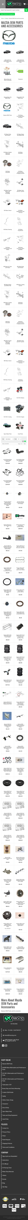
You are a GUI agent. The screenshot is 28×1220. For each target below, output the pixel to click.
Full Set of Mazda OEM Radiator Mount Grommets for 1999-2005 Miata (7, 503)
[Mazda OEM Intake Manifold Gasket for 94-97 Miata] (20, 871)
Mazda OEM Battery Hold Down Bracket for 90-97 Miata (8, 748)
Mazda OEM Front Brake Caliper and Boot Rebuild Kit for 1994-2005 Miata (8, 770)
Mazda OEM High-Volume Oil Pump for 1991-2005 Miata (8, 881)
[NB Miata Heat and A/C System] (20, 332)
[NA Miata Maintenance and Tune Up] (20, 202)
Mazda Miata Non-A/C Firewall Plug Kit (8, 525)
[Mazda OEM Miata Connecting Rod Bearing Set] (20, 960)
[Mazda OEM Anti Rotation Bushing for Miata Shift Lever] (7, 716)
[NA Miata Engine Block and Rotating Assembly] (7, 182)
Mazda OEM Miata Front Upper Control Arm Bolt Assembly (20, 990)
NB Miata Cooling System (20, 285)
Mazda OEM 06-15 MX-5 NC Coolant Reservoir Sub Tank (20, 546)
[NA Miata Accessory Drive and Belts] (20, 107)
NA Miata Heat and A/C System (20, 191)
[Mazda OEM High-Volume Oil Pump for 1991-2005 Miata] (7, 871)
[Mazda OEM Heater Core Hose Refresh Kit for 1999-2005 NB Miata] (20, 849)
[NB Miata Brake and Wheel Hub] (7, 276)
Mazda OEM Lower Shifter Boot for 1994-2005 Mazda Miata (8, 925)
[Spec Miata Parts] (7, 426)
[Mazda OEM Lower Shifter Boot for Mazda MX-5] (20, 915)
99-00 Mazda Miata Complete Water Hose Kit (20, 481)
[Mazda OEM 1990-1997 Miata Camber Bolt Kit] (20, 582)
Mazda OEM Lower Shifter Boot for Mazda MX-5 (20, 924)
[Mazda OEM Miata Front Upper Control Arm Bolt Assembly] (20, 981)
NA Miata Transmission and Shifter (8, 248)
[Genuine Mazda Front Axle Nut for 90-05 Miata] (20, 493)
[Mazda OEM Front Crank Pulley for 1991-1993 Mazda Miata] (7, 783)
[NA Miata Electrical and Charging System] (20, 163)
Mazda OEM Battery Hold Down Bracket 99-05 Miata (20, 726)
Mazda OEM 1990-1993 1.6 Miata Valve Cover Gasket (20, 568)
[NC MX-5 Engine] (20, 409)
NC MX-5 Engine (20, 416)
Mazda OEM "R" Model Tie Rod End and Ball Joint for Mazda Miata (8, 547)
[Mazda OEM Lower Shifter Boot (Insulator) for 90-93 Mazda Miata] (20, 893)
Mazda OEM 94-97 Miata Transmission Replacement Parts (8, 703)
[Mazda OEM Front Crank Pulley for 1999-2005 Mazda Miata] (20, 783)
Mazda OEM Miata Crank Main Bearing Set (8, 990)
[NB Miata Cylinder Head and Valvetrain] (7, 294)
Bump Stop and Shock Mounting (7, 80)
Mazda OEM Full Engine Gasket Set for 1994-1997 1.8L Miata (20, 815)
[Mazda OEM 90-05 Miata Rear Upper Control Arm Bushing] (20, 672)
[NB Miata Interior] (7, 352)
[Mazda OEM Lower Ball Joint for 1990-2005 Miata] (7, 893)
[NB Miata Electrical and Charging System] (20, 313)
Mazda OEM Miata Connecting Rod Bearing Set (20, 969)
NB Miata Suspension (20, 380)
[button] (14, 10)
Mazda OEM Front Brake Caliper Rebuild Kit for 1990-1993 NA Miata (20, 770)
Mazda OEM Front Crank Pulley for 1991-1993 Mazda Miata (8, 793)
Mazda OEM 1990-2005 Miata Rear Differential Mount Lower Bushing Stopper (8, 614)
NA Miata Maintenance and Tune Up (20, 211)
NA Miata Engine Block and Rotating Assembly (7, 192)
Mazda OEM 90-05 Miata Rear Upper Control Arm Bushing (20, 681)
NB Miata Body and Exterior (20, 267)
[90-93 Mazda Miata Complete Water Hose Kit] (7, 451)
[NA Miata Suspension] (20, 221)
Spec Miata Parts (8, 434)
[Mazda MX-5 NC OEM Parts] (20, 89)
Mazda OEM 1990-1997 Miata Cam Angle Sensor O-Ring (8, 591)
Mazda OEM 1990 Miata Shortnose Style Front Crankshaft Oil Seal (8, 569)
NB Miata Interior (7, 360)
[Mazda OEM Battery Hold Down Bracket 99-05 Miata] (20, 716)
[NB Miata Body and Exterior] (20, 258)
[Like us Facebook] (3, 1046)
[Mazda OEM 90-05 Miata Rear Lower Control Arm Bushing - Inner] (20, 627)
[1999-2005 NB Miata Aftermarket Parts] (20, 52)
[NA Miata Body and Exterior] (7, 126)
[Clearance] (20, 71)
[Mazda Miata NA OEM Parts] (7, 89)
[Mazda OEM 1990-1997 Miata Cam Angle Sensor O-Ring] (7, 582)
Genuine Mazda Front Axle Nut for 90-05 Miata (20, 502)
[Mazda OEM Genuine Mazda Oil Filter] (7, 849)
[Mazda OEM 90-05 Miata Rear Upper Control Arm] (7, 672)
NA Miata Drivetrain (20, 153)
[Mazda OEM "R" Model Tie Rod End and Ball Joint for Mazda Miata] (7, 538)
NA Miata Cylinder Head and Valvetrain (8, 153)
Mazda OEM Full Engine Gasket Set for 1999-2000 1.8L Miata (8, 837)
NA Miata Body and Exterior (7, 135)
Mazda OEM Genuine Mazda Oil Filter (8, 858)
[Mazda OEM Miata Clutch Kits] (7, 960)
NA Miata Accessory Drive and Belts (20, 116)
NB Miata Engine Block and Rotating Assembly (7, 342)
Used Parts (20, 434)
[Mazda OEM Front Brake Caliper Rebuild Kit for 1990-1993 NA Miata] (20, 760)
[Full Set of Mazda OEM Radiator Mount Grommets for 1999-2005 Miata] (7, 493)
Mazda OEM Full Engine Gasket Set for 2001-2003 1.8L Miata (20, 837)
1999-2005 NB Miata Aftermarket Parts (20, 61)
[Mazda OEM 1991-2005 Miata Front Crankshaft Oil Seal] (20, 604)
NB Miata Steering (8, 379)
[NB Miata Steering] (7, 371)
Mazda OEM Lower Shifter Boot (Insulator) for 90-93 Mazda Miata (20, 903)
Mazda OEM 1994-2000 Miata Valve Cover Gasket (8, 636)
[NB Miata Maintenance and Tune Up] (20, 352)
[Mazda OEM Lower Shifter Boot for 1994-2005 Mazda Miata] (7, 915)
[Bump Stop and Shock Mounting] (7, 71)
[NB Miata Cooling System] (20, 276)
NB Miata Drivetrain (20, 303)
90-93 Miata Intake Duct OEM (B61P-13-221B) (20, 460)
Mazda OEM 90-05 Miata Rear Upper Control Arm (8, 681)
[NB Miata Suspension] (20, 371)
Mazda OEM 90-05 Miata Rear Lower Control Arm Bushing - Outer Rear (20, 659)
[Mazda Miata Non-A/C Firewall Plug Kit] (7, 516)
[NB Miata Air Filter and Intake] (7, 258)
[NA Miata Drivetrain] (20, 144)
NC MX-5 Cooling (8, 416)
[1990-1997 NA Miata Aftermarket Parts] (7, 52)
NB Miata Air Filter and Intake (8, 267)
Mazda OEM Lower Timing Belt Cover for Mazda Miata (8, 947)
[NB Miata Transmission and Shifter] (7, 389)
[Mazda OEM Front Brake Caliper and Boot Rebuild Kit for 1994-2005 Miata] (7, 760)
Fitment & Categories (9, 14)
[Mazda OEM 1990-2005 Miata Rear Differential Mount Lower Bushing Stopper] (7, 604)
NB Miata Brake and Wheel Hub (7, 285)
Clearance (20, 79)
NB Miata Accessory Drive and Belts (20, 248)
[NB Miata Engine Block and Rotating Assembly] (7, 332)
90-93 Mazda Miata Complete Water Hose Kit (8, 460)
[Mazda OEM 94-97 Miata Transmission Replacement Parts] (7, 694)
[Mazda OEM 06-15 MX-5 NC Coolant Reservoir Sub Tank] (20, 538)
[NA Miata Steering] (7, 221)
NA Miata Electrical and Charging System (20, 172)
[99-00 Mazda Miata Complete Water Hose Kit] (20, 472)
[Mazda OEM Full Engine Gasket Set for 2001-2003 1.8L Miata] (20, 827)
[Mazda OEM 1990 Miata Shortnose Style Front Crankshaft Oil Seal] (7, 560)
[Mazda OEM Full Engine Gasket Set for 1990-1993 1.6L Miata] (7, 805)
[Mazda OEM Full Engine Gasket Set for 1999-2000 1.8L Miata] (7, 827)
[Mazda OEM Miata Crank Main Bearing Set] (7, 981)
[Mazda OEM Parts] (7, 107)
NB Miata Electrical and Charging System (20, 322)
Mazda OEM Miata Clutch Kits (8, 969)
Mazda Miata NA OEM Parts (7, 98)
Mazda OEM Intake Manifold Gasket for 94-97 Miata (20, 880)
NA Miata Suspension (20, 230)
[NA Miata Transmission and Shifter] (7, 239)
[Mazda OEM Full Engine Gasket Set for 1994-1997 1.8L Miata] (20, 805)
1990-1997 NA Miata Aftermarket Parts (8, 61)
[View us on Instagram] (6, 1046)
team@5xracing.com (10, 1035)
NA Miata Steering (8, 229)
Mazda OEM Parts (7, 115)
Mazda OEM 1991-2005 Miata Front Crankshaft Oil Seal (20, 613)
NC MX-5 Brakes (20, 397)
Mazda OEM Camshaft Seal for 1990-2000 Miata (20, 747)
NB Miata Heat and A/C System (20, 341)
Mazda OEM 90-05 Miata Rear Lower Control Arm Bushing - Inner (20, 636)
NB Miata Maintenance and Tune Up (20, 361)
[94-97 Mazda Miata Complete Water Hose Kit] (7, 472)
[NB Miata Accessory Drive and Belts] (20, 239)
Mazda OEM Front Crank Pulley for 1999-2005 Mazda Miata (20, 793)
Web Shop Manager (16, 1218)
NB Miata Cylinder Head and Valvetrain (8, 303)
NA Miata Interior (7, 210)
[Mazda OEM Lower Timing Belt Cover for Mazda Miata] (7, 939)
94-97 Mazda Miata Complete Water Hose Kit (8, 481)
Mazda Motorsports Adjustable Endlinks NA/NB (20, 525)
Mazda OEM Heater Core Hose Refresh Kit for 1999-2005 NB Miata (20, 859)
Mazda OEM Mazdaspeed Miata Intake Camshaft (20, 947)
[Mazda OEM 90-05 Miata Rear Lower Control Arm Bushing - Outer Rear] (20, 649)
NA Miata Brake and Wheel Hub (20, 135)
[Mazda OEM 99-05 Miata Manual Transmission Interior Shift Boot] (20, 694)
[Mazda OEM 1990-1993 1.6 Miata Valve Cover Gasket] (20, 560)
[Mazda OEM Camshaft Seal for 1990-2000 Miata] (20, 738)
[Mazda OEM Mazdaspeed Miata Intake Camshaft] (20, 939)
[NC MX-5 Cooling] (7, 409)
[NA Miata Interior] (7, 202)
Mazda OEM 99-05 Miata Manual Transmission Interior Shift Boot (20, 703)
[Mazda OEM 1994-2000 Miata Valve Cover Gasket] (7, 627)
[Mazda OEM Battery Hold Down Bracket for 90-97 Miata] (7, 738)
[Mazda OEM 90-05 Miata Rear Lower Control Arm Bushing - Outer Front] (7, 649)
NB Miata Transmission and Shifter (8, 398)
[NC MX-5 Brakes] (20, 389)
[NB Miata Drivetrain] (20, 294)
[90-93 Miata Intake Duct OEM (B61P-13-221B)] (20, 451)
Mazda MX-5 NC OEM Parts (20, 98)
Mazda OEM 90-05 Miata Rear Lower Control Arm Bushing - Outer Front (8, 659)
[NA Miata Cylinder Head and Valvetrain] (7, 144)
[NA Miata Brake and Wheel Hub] (20, 126)
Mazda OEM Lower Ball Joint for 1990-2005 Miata (8, 902)
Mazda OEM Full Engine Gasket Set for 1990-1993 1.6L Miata (8, 815)
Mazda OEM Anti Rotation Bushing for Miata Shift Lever (7, 726)
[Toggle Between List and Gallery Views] (24, 441)
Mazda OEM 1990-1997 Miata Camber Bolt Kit (20, 590)
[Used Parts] (20, 426)
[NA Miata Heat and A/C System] (20, 182)
